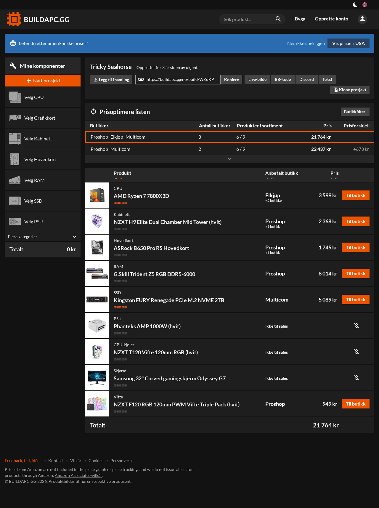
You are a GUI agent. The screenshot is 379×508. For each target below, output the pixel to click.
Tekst (327, 79)
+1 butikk (272, 227)
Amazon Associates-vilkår (78, 475)
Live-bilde (257, 79)
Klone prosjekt (349, 89)
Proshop (275, 221)
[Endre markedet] (364, 4)
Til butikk (356, 195)
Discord (306, 79)
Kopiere (231, 79)
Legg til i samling (111, 79)
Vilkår (75, 460)
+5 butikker (274, 200)
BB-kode (283, 79)
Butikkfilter (356, 111)
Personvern (121, 460)
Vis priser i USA (348, 43)
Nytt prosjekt (42, 80)
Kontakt (55, 460)
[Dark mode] (355, 4)
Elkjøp (272, 195)
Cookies (96, 460)
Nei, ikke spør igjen (306, 43)
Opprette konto (331, 18)
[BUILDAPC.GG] (38, 19)
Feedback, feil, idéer (23, 460)
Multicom (276, 299)
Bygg (300, 18)
